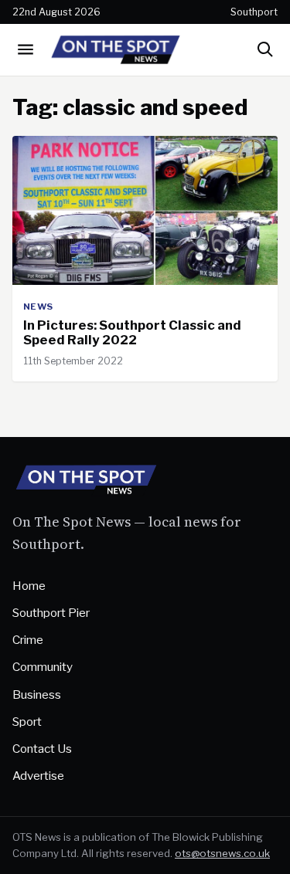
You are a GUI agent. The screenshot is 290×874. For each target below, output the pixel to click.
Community (42, 666)
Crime (27, 639)
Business (36, 694)
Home (29, 585)
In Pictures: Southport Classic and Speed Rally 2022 (132, 332)
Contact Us (42, 748)
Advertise (38, 775)
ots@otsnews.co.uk (222, 853)
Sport (27, 721)
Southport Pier (51, 612)
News (38, 306)
